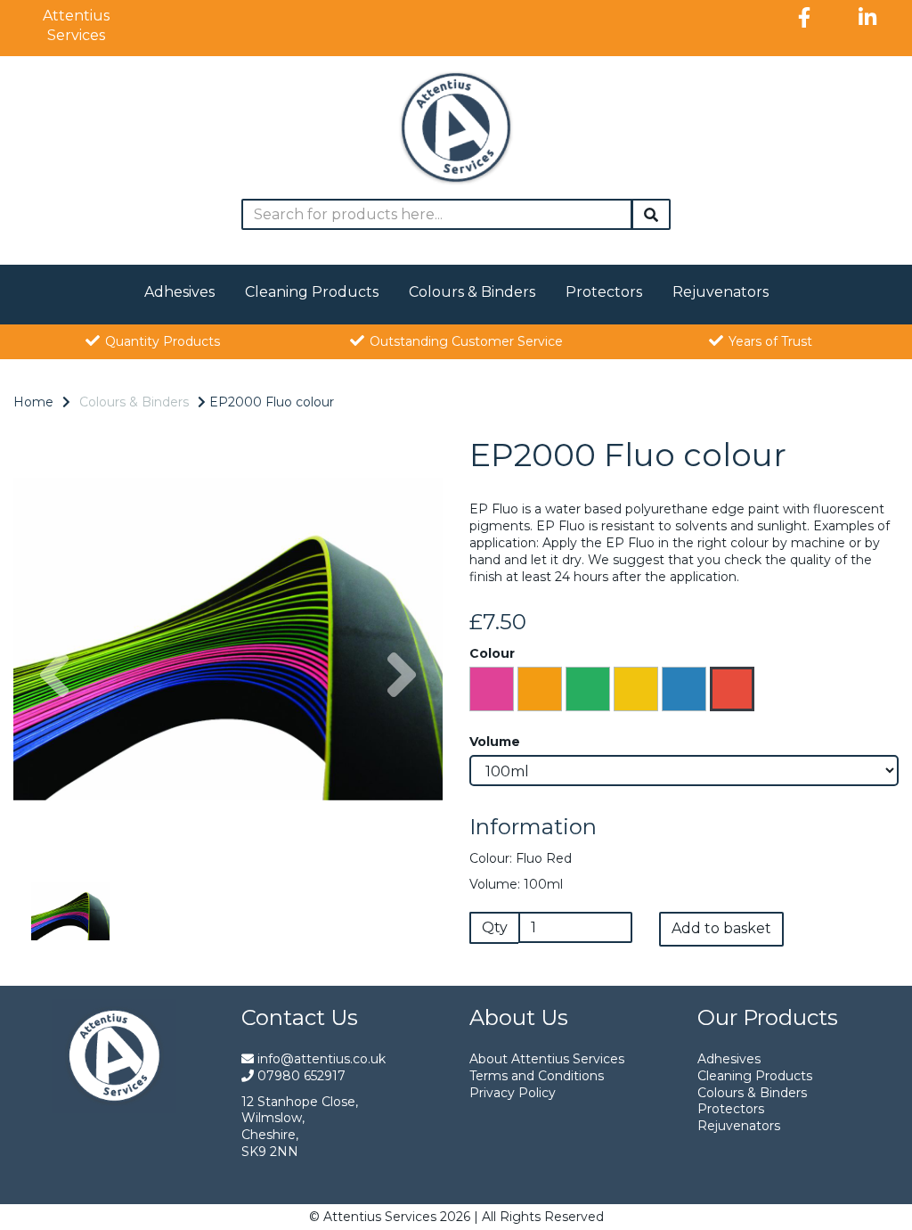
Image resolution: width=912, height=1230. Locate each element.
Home (33, 402)
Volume (494, 742)
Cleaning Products (312, 291)
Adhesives (179, 291)
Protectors (604, 291)
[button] (54, 746)
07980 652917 (300, 1076)
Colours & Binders (472, 291)
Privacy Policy (512, 1093)
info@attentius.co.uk (320, 1059)
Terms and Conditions (536, 1076)
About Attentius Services (546, 1059)
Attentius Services (76, 25)
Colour (492, 653)
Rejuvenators (720, 291)
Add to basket (721, 928)
